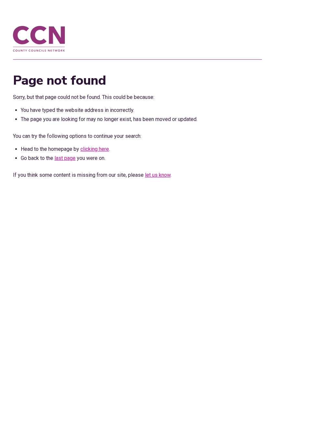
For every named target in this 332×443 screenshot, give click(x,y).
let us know (158, 175)
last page (65, 158)
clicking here (94, 149)
